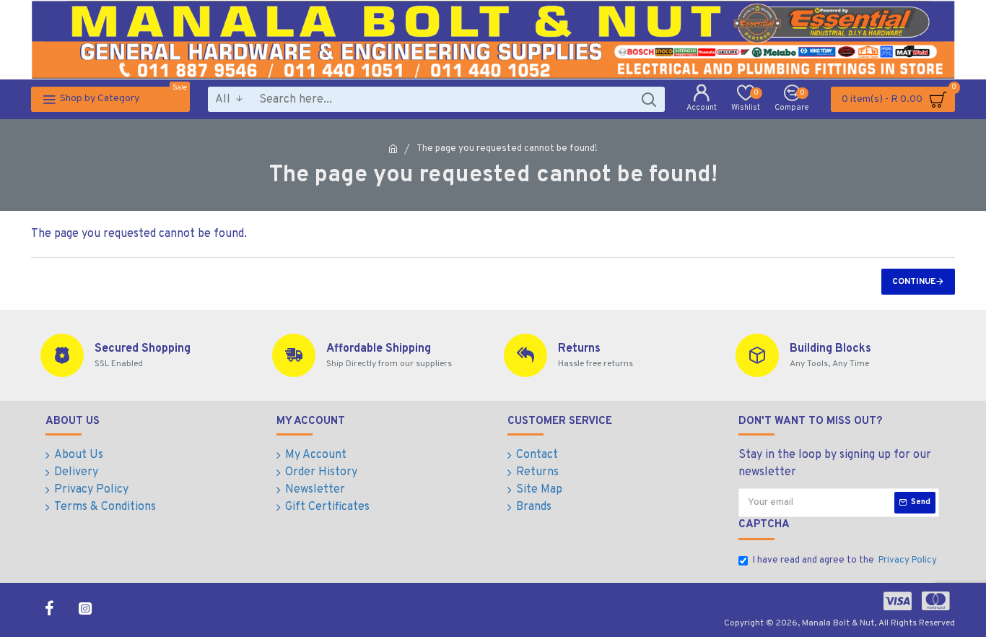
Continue (913, 281)
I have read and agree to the (845, 560)
